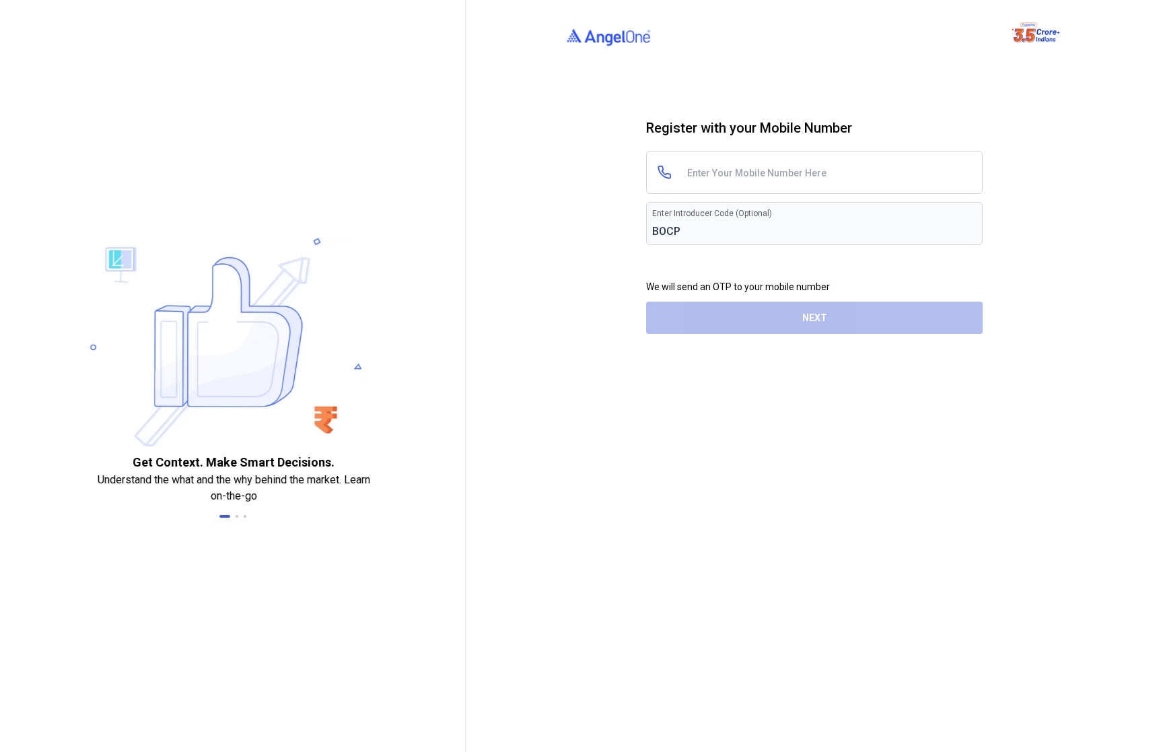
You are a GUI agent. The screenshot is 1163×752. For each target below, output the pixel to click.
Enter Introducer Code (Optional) (712, 213)
